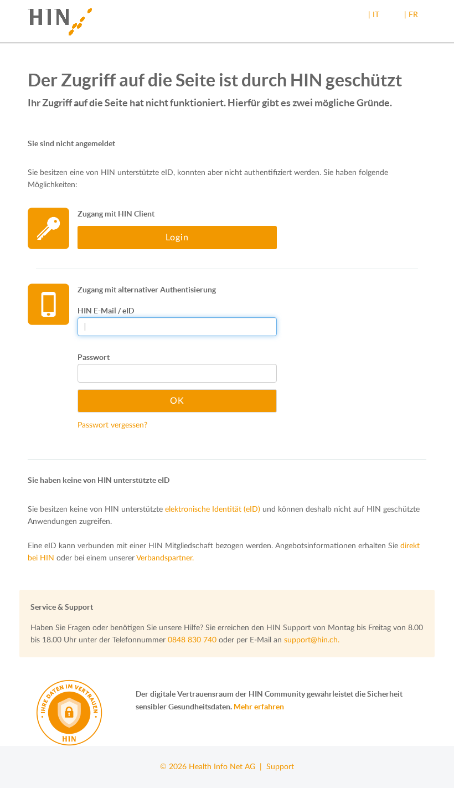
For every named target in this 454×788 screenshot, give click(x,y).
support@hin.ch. (311, 640)
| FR (411, 15)
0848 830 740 (192, 640)
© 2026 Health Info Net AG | (213, 767)
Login (177, 237)
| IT (373, 15)
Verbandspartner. (165, 558)
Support (280, 767)
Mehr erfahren (259, 706)
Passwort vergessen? (112, 425)
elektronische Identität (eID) (212, 509)
